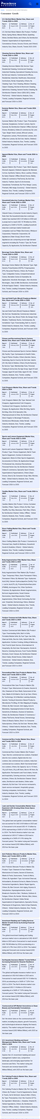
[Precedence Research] (8, 4)
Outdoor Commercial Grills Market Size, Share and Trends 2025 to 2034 (19, 619)
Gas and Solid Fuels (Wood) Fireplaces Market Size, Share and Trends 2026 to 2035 (19, 299)
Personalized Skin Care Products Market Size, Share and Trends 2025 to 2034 (19, 674)
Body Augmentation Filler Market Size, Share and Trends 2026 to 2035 (19, 561)
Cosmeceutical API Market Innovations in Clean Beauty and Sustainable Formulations (20, 1007)
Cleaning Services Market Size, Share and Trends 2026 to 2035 (17, 54)
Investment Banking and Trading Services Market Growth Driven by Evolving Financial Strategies (18, 923)
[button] (37, 4)
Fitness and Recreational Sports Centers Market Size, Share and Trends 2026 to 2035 (18, 340)
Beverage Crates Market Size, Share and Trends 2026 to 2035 (17, 253)
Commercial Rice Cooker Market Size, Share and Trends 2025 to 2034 (18, 740)
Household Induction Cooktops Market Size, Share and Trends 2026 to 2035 (18, 201)
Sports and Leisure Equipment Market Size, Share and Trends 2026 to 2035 (18, 437)
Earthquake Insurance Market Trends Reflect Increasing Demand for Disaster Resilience (19, 961)
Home (2, 10)
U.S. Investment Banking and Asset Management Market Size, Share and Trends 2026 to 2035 (19, 1042)
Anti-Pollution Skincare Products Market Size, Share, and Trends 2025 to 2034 (19, 855)
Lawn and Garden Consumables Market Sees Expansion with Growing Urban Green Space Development (18, 808)
